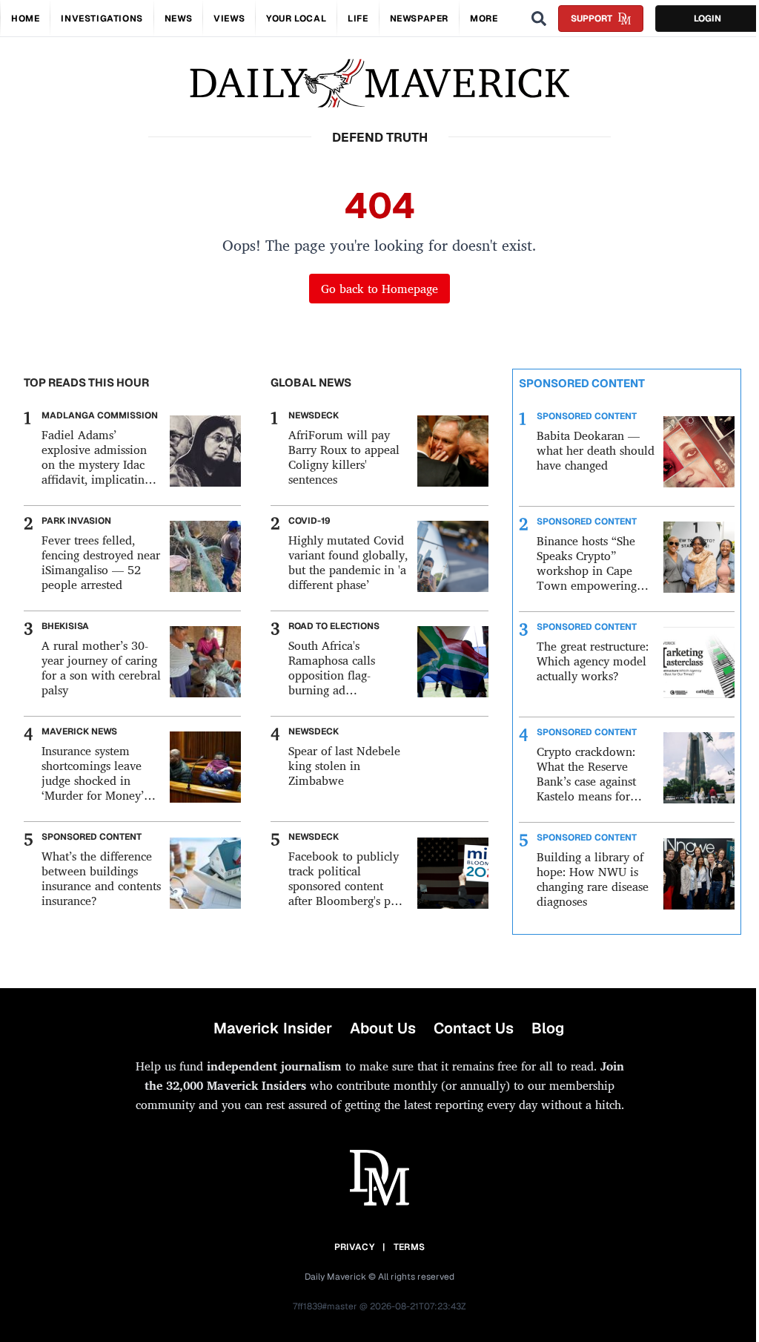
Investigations (101, 18)
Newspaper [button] (419, 18)
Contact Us (474, 1028)
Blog (547, 1028)
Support (591, 18)
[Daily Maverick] (379, 83)
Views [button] (229, 18)
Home (25, 18)
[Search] (538, 18)
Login (707, 18)
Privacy (354, 1247)
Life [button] (358, 18)
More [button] (483, 18)
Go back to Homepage (379, 288)
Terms (409, 1247)
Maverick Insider (272, 1028)
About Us (383, 1028)
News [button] (178, 18)
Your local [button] (296, 18)
